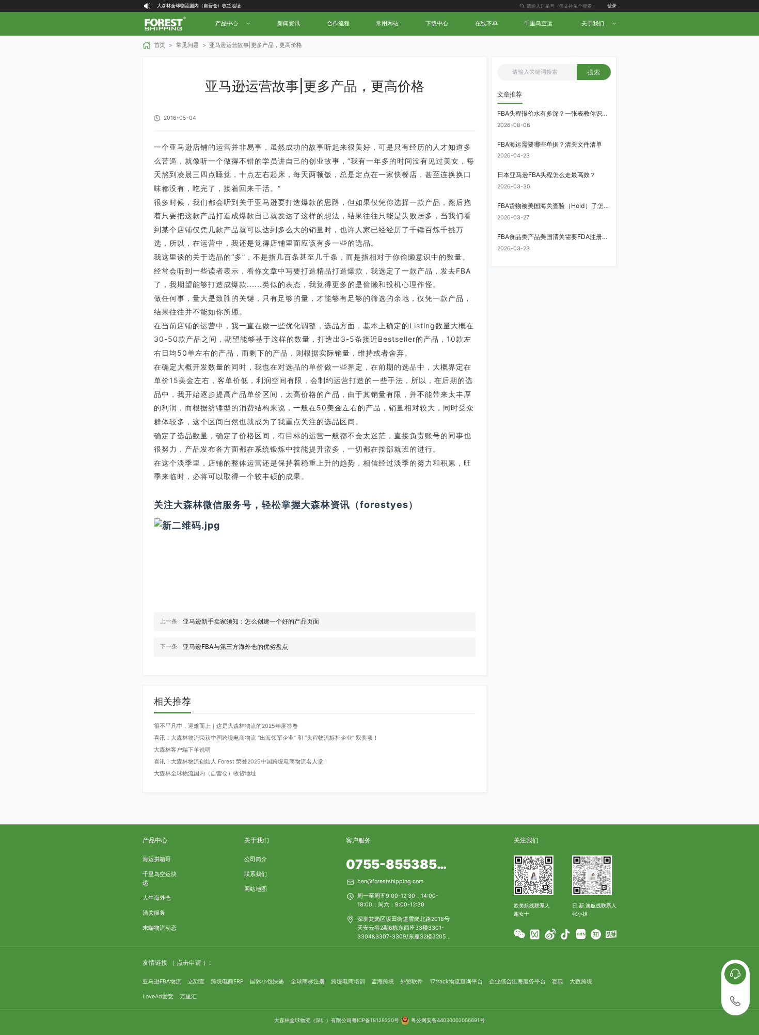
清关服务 (154, 913)
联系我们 (255, 874)
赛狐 (557, 981)
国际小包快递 (267, 981)
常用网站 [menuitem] (387, 23)
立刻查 (195, 981)
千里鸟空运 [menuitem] (538, 23)
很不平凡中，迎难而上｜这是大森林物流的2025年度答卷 (226, 726)
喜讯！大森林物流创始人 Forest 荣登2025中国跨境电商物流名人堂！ (241, 761)
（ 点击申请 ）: (190, 962)
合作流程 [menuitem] (338, 23)
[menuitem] (231, 24)
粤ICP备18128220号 (375, 1020)
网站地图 (255, 889)
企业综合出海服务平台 (517, 981)
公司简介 (255, 859)
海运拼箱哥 (157, 859)
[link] (154, 45)
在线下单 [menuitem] (486, 23)
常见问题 (187, 45)
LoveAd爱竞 (158, 996)
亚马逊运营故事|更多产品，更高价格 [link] (255, 45)
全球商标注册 (308, 981)
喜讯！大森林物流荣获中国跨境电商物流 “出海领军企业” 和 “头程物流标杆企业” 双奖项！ (266, 738)
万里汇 (188, 996)
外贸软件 (411, 981)
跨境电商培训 (348, 981)
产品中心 (155, 840)
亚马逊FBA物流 (162, 981)
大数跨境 (581, 981)
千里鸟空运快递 (160, 878)
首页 (159, 45)
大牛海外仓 (157, 898)
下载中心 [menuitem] (436, 23)
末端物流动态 (160, 928)
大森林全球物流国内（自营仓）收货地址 (199, 5)
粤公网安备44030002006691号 (448, 1020)
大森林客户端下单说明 (182, 749)
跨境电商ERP (227, 981)
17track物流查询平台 (456, 981)
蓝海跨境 (382, 981)
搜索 (594, 72)
